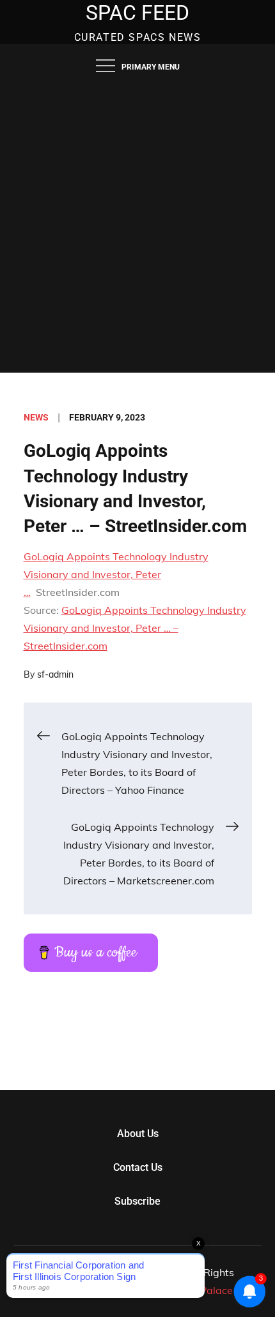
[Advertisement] (137, 229)
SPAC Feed (137, 13)
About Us (138, 1133)
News (36, 417)
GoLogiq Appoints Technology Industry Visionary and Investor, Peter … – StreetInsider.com (135, 628)
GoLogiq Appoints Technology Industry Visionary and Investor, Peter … (116, 574)
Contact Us (137, 1167)
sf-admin (55, 674)
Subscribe (137, 1201)
